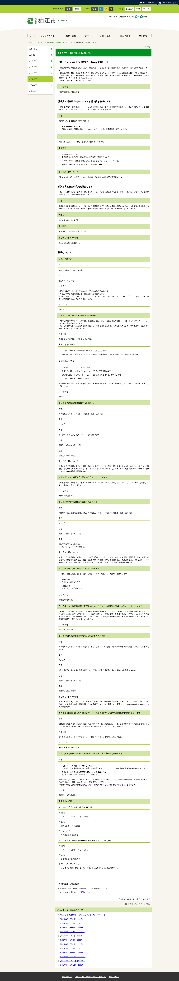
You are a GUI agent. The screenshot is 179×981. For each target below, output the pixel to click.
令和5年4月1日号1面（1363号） (72, 919)
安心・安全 (71, 36)
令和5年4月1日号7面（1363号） (72, 944)
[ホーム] (41, 21)
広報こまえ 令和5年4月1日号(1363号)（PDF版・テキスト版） (83, 915)
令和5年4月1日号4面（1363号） (72, 932)
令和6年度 (33, 73)
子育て (88, 36)
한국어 (146, 9)
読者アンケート (35, 49)
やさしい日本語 (149, 3)
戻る (136, 904)
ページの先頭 (145, 904)
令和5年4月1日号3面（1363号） (72, 928)
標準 (68, 9)
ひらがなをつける (169, 3)
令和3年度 (33, 91)
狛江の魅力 (125, 36)
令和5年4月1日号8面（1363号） (72, 948)
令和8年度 (33, 61)
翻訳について (67, 977)
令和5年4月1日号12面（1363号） (72, 965)
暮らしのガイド (47, 36)
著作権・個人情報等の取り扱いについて (90, 977)
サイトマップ (114, 977)
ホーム (30, 35)
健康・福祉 (104, 36)
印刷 (148, 47)
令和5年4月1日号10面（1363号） (72, 957)
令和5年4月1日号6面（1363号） (72, 940)
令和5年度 (50, 42)
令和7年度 (33, 67)
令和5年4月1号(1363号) (65, 42)
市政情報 (143, 36)
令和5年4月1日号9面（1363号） (72, 952)
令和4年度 (33, 85)
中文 (138, 9)
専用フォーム (85, 892)
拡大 (77, 9)
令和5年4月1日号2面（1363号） (72, 923)
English (129, 9)
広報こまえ (40, 42)
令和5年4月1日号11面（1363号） (72, 961)
